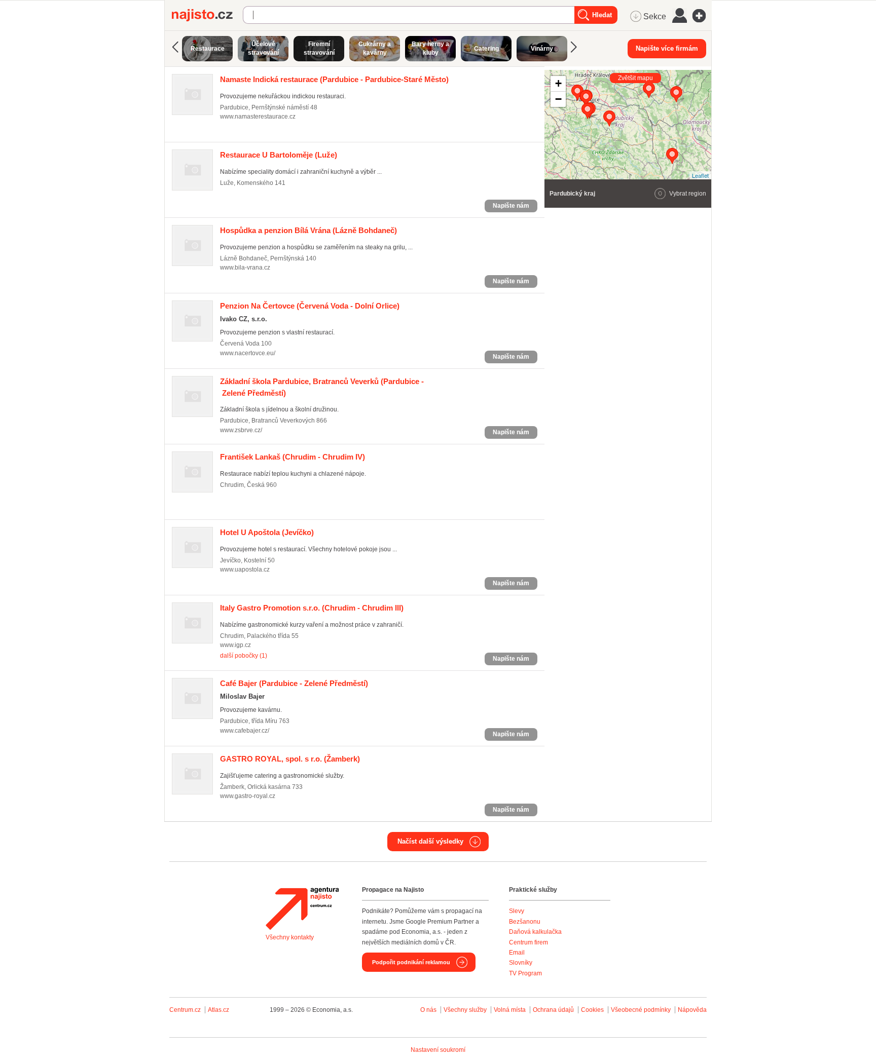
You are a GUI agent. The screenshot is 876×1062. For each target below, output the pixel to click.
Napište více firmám (667, 48)
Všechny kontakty (290, 937)
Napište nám (511, 205)
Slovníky (520, 962)
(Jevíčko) (267, 532)
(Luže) (278, 154)
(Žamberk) (290, 758)
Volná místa (510, 1009)
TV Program (525, 973)
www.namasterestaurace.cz (258, 116)
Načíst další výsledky (430, 841)
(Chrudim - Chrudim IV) (292, 456)
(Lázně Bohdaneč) (308, 230)
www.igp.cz (235, 645)
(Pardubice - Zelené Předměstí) (294, 683)
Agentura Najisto (302, 908)
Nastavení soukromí (438, 1049)
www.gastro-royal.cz (247, 796)
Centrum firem (528, 942)
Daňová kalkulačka (535, 931)
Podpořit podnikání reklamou (411, 962)
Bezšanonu (524, 921)
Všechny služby (466, 1009)
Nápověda (692, 1009)
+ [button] (558, 83)
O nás (428, 1009)
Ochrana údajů (553, 1009)
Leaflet (700, 175)
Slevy (516, 911)
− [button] (558, 99)
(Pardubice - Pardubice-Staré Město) (334, 79)
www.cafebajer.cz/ (244, 730)
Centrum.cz (185, 1009)
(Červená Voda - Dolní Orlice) (309, 305)
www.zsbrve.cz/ (241, 430)
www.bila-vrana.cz (245, 267)
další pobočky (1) (243, 655)
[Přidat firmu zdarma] (702, 15)
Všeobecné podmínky (641, 1009)
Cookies (592, 1009)
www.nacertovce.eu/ (247, 353)
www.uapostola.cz (245, 569)
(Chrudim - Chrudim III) (312, 607)
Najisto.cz (207, 15)
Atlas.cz (218, 1009)
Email (517, 952)
